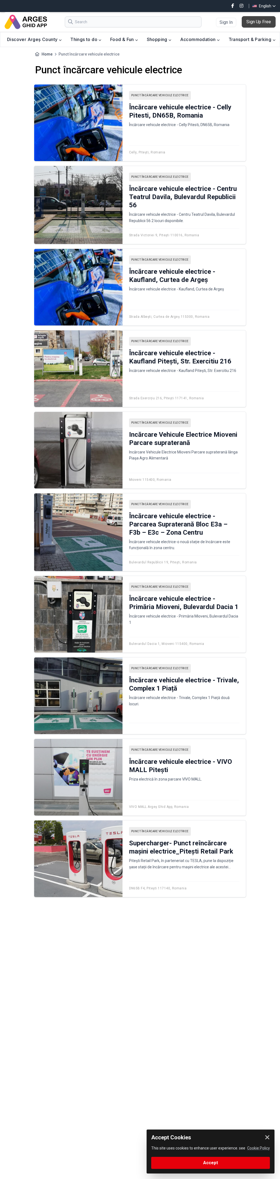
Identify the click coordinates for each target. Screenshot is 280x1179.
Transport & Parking (251, 39)
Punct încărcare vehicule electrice (160, 95)
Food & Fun (122, 39)
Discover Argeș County (33, 39)
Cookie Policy (258, 1148)
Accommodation (198, 39)
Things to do (84, 39)
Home (47, 54)
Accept (210, 1162)
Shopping (158, 39)
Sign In (226, 22)
